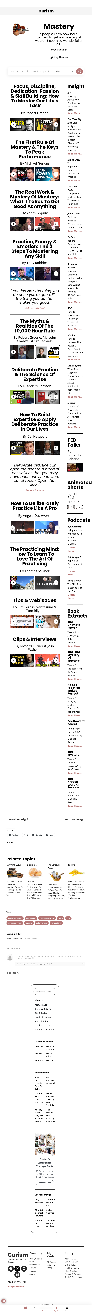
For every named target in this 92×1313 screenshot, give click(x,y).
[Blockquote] (37, 964)
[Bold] (17, 964)
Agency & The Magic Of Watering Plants (39, 1115)
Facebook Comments (31, 938)
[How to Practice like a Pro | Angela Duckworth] (22, 527)
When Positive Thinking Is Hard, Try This (50, 1099)
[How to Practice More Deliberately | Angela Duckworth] (46, 527)
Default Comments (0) (14, 938)
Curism (46, 11)
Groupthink (40, 1060)
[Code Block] (41, 964)
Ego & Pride (49, 1055)
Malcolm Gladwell (34, 308)
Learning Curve (13, 864)
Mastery (29, 923)
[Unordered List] (34, 964)
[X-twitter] (17, 1269)
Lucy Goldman (39, 1201)
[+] (50, 964)
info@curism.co (16, 1286)
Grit (68, 918)
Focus (60, 918)
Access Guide (45, 1182)
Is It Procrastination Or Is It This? (53, 1080)
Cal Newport (31, 918)
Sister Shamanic (51, 1211)
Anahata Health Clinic (50, 1202)
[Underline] (24, 964)
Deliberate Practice (47, 918)
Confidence (40, 1046)
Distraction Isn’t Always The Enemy (40, 1098)
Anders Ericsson (35, 490)
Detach (49, 1060)
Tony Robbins (56, 923)
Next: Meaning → (75, 819)
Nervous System (50, 1048)
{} (47, 964)
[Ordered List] (31, 964)
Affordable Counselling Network (40, 1213)
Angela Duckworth (15, 918)
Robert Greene (41, 923)
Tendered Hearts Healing (51, 1223)
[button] (13, 124)
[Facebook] (11, 1269)
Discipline (32, 864)
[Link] (44, 964)
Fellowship (40, 1053)
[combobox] (45, 991)
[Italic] (21, 964)
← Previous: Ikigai (17, 819)
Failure (71, 864)
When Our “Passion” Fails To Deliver (39, 1083)
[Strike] (27, 964)
